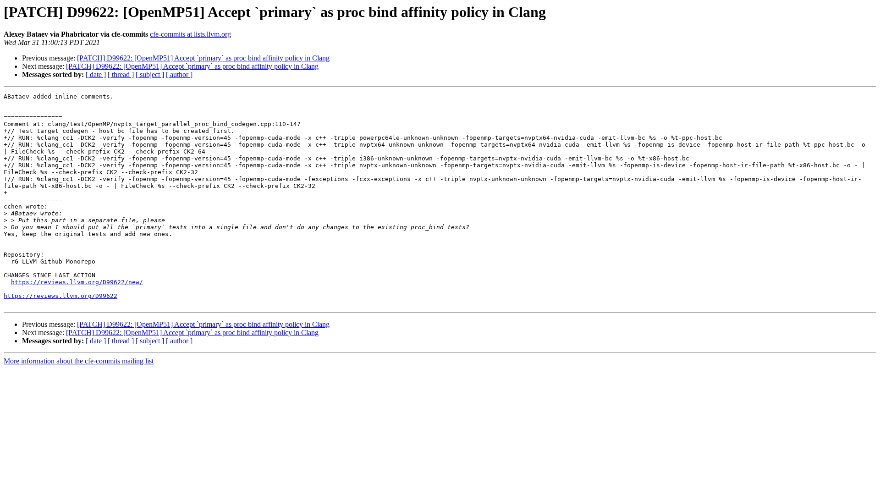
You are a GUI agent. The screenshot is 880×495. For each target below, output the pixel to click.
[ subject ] (150, 74)
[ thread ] (121, 74)
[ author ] (179, 74)
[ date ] (96, 74)
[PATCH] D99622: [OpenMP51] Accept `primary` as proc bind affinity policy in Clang (203, 58)
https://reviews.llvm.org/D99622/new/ (77, 282)
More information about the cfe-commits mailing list (79, 361)
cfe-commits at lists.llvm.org (190, 34)
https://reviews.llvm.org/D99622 (60, 295)
